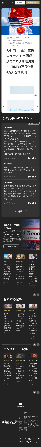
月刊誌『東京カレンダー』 (33, 417)
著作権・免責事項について (25, 422)
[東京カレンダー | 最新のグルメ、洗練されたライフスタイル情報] (2, 2)
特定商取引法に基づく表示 (25, 429)
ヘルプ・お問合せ (20, 417)
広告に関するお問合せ (20, 423)
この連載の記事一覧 (11, 246)
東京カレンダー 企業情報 (21, 429)
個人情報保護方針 (25, 417)
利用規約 (25, 413)
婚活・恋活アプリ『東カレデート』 (33, 421)
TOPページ (20, 414)
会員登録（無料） (33, 2)
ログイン (19, 2)
